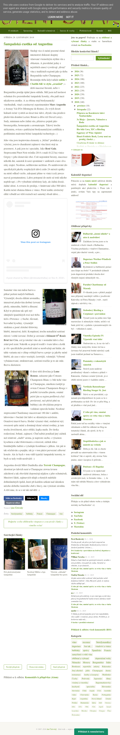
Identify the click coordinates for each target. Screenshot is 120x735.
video (74, 694)
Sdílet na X (31, 498)
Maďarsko (106, 674)
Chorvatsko (84, 694)
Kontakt (100, 30)
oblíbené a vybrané (80, 658)
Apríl (101, 706)
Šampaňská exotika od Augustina (28, 43)
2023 (77, 82)
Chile (84, 690)
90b (86, 706)
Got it (70, 17)
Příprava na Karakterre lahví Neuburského (91, 114)
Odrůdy (108, 703)
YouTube (76, 515)
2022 (77, 86)
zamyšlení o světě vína (82, 654)
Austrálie (107, 690)
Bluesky (44, 498)
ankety (96, 666)
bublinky (29, 513)
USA (99, 690)
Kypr (74, 698)
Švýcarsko (76, 715)
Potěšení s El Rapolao (93, 466)
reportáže (87, 666)
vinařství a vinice (103, 646)
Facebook (77, 519)
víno (61, 513)
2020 (77, 94)
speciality (91, 686)
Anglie (91, 690)
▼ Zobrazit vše (77, 150)
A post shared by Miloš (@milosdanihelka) (27, 278)
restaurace (76, 674)
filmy (108, 678)
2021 (77, 90)
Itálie (108, 662)
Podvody (86, 678)
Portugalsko (106, 694)
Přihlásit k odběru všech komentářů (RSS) (91, 629)
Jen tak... (88, 646)
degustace (76, 646)
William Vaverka (78, 556)
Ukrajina (93, 711)
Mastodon (77, 526)
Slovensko (106, 686)
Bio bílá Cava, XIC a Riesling (91, 129)
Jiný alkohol (77, 670)
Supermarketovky (103, 682)
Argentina (84, 698)
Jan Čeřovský (17, 507)
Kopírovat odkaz (13, 502)
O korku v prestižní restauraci (82, 622)
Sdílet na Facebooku (14, 498)
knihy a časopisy (91, 674)
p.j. (72, 592)
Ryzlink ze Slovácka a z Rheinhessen (94, 146)
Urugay (102, 711)
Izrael (109, 706)
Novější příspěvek (13, 667)
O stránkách (13, 30)
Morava (86, 662)
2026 (77, 71)
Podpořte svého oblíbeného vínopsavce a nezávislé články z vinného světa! (35, 523)
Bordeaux (76, 666)
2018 (77, 102)
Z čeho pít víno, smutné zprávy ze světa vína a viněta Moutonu (96, 415)
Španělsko (96, 650)
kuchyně (75, 686)
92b (93, 706)
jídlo (88, 670)
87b (80, 706)
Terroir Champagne (54, 465)
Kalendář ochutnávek (46, 30)
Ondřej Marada (77, 574)
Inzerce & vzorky (67, 30)
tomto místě (91, 180)
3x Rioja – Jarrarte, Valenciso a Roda (92, 121)
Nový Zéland (96, 698)
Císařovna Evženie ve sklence (90, 142)
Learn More (55, 17)
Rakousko (106, 666)
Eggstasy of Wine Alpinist (89, 132)
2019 (77, 98)
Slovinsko (76, 690)
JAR (100, 703)
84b (73, 706)
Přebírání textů (86, 30)
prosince (81, 105)
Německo (76, 662)
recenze (86, 642)
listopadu (82, 109)
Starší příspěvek (59, 667)
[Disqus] (35, 619)
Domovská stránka (36, 667)
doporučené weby (103, 658)
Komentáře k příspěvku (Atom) (41, 677)
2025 (77, 75)
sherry (108, 670)
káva (94, 702)
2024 (77, 79)
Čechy (75, 678)
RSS (110, 30)
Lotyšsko (75, 711)
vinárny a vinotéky (80, 682)
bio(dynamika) (16, 513)
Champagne (50, 513)
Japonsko (98, 678)
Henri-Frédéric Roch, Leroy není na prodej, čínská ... (94, 138)
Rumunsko (85, 702)
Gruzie (108, 698)
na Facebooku (84, 45)
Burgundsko (98, 662)
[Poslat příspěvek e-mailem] (23, 507)
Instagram (77, 512)
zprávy (86, 650)
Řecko (95, 694)
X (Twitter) (78, 523)
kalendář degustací (98, 184)
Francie (39, 513)
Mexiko (84, 711)
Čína (109, 711)
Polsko (74, 702)
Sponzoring (28, 30)
